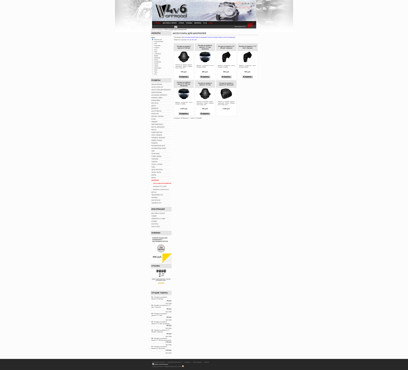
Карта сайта (155, 226)
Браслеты (154, 103)
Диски (153, 106)
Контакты (197, 23)
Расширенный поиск (174, 362)
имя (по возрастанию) (188, 37)
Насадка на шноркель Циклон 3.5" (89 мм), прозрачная (184, 84)
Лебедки (154, 121)
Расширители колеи (158, 148)
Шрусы (153, 192)
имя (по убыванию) (201, 37)
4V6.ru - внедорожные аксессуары (170, 366)
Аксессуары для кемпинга (161, 90)
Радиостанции (156, 140)
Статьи (181, 23)
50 (192, 39)
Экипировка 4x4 (157, 195)
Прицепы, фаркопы (158, 137)
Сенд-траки (155, 153)
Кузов (153, 119)
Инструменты (156, 111)
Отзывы (189, 23)
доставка (169, 303)
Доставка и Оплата (170, 23)
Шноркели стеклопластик (161, 189)
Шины (153, 177)
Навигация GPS (156, 132)
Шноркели (160, 29)
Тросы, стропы (156, 164)
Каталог (153, 29)
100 (195, 39)
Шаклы (153, 175)
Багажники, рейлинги (159, 95)
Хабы (153, 167)
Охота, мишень (156, 135)
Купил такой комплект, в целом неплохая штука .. (161, 279)
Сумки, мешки (156, 156)
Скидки (154, 216)
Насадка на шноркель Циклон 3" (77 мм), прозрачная (205, 47)
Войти (207, 362)
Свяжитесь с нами (158, 218)
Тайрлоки (154, 159)
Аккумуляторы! (156, 84)
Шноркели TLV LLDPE (159, 186)
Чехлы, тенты (156, 172)
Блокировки (155, 100)
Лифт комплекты (157, 124)
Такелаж (154, 161)
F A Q (205, 23)
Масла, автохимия (157, 127)
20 (190, 39)
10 (188, 39)
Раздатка (154, 143)
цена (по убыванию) (229, 37)
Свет (153, 151)
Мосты (153, 129)
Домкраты (154, 108)
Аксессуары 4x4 (157, 87)
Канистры (155, 113)
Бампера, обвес (157, 98)
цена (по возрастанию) (215, 37)
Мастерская (155, 200)
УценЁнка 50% (156, 203)
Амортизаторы (156, 92)
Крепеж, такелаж (157, 116)
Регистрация (197, 362)
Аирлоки (154, 197)
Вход (210, 23)
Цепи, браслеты (157, 169)
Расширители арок (158, 145)
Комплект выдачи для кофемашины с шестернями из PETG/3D (160, 239)
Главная (157, 23)
